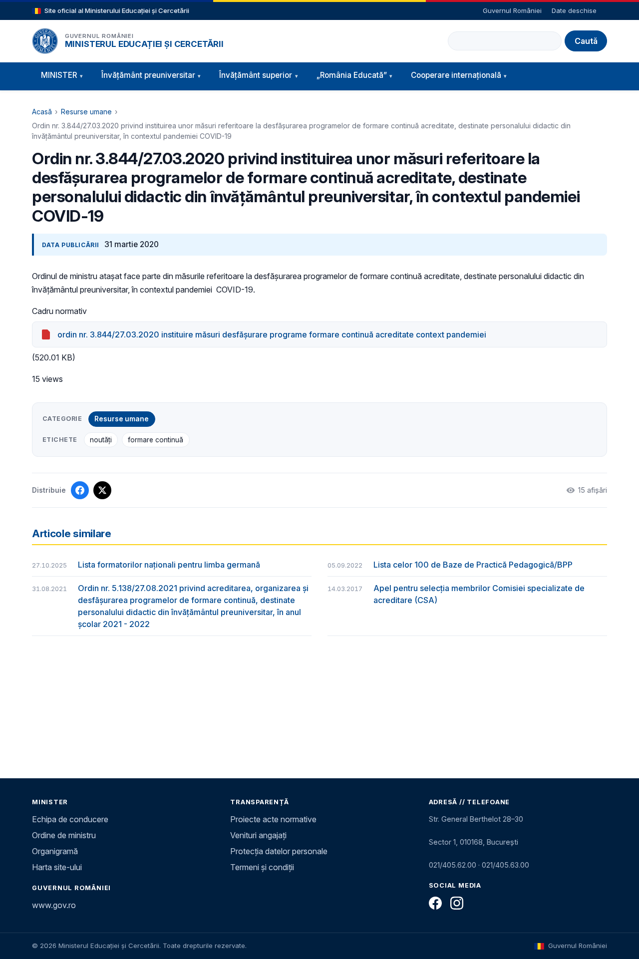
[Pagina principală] (45, 41)
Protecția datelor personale (278, 851)
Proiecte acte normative (273, 819)
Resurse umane (86, 111)
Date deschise (574, 10)
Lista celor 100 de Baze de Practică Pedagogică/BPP (473, 565)
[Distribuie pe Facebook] (80, 490)
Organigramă (55, 851)
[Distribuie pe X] (102, 490)
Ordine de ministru (64, 835)
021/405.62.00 (452, 865)
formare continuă (155, 440)
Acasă (42, 111)
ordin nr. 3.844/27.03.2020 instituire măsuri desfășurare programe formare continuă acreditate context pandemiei (271, 334)
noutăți (101, 440)
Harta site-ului (57, 867)
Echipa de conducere (70, 819)
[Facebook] (435, 903)
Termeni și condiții (262, 867)
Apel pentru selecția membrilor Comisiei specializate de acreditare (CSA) (479, 594)
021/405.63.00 (505, 865)
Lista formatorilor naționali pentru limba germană (169, 565)
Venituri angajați (258, 835)
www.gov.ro (54, 905)
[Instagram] (456, 903)
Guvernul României (512, 10)
